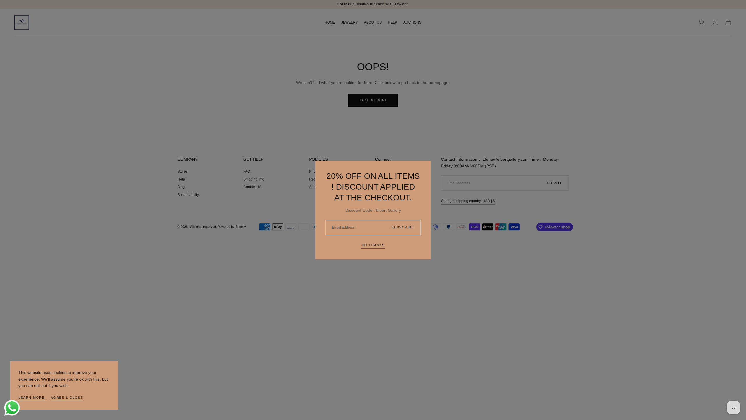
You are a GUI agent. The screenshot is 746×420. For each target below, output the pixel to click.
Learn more (31, 397)
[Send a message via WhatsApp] (12, 408)
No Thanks (373, 245)
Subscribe (402, 227)
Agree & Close (67, 397)
